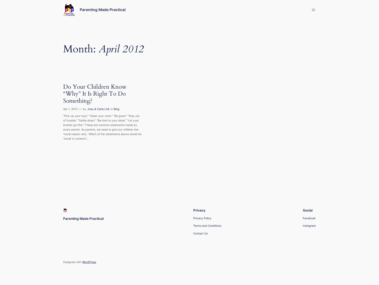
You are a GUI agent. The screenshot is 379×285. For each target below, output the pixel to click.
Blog (116, 109)
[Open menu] (313, 10)
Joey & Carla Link (98, 109)
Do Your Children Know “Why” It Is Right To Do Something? (95, 94)
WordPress (89, 262)
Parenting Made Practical (103, 9)
